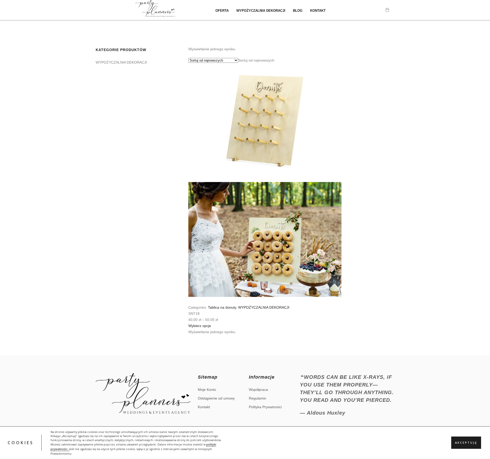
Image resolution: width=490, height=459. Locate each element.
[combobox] (256, 60)
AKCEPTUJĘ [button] (466, 443)
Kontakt (204, 407)
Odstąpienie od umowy (216, 398)
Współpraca (258, 390)
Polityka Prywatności (265, 407)
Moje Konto (207, 390)
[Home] (115, 3)
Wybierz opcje (199, 326)
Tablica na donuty (222, 307)
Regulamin (257, 398)
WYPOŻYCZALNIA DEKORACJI (121, 62)
